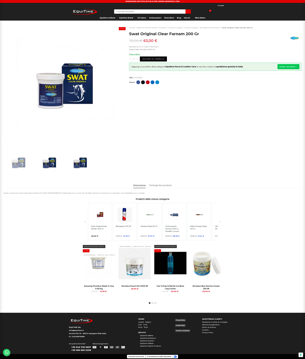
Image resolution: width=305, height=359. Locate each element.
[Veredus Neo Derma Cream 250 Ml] (206, 263)
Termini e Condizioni (182, 330)
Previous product (293, 27)
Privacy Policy (180, 320)
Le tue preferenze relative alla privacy (159, 356)
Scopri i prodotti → (288, 67)
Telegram (157, 82)
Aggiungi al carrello (153, 59)
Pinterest (148, 82)
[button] (84, 274)
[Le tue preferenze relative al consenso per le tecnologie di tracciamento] (301, 355)
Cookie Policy (180, 325)
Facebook (138, 82)
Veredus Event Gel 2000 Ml (134, 286)
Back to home (296, 27)
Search (188, 11)
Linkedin (152, 82)
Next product (299, 27)
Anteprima (109, 247)
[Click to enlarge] (8, 142)
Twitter (143, 82)
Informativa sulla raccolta (136, 356)
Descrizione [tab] (139, 185)
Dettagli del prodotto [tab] (160, 185)
